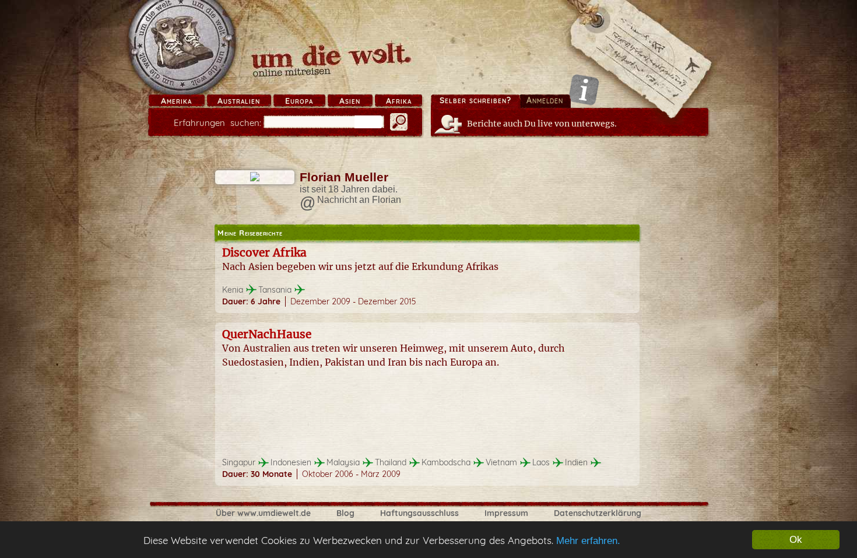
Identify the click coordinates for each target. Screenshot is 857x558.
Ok (795, 539)
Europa (299, 101)
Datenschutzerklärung (597, 513)
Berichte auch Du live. (542, 123)
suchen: (217, 122)
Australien (238, 101)
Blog (345, 513)
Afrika (399, 101)
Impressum (506, 513)
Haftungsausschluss (419, 513)
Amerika (176, 101)
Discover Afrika (264, 252)
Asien (349, 101)
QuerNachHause (266, 334)
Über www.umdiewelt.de (263, 513)
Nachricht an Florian (359, 200)
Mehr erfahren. (588, 540)
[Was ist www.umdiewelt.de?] (584, 89)
